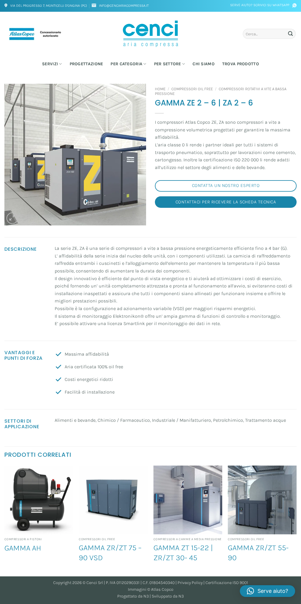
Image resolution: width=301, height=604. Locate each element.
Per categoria (126, 63)
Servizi (50, 63)
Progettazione (86, 63)
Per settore (167, 63)
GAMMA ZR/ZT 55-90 (258, 552)
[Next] (296, 520)
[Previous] (4, 520)
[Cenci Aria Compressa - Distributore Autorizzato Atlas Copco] (150, 33)
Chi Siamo (204, 63)
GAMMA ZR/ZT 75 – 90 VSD (110, 552)
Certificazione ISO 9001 (226, 582)
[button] (12, 218)
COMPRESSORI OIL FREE (192, 89)
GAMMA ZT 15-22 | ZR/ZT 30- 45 (183, 552)
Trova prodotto (240, 63)
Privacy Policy (190, 582)
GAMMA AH (22, 548)
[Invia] (290, 34)
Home (160, 89)
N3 (146, 596)
